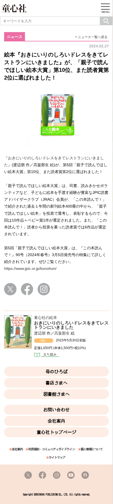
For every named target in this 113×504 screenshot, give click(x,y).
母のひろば (56, 371)
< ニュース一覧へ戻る (91, 37)
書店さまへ (56, 383)
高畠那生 (62, 333)
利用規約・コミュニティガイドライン (51, 449)
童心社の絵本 (45, 317)
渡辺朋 (40, 333)
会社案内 (56, 421)
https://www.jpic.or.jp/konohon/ (30, 268)
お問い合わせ (56, 409)
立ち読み (46, 355)
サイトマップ (57, 457)
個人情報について (92, 449)
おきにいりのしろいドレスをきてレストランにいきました (71, 325)
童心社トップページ (56, 432)
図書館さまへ (56, 394)
